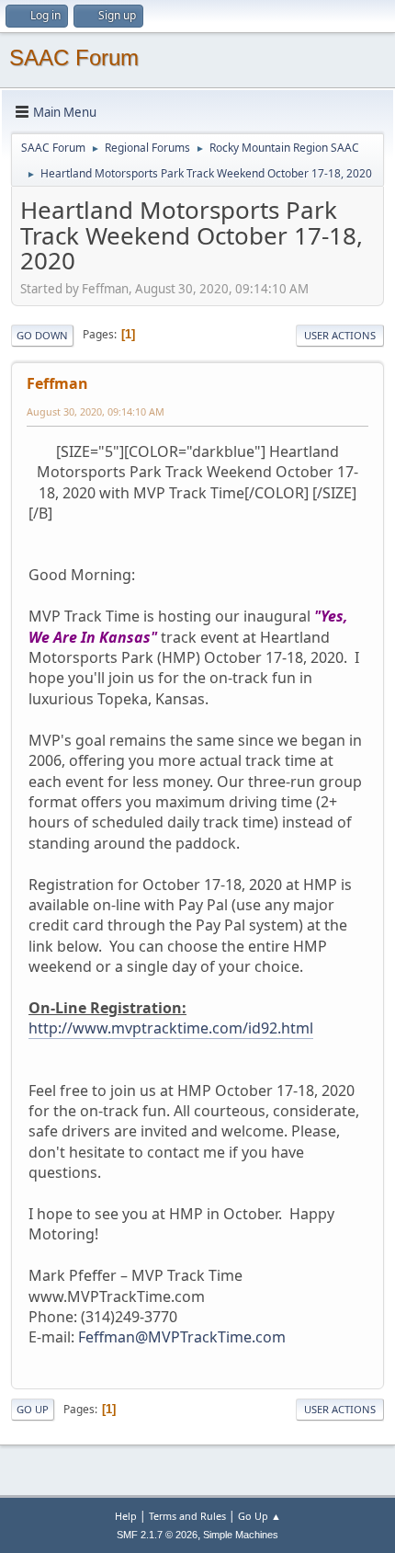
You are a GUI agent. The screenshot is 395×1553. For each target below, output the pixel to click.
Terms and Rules (187, 1516)
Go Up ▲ (259, 1516)
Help (126, 1516)
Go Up (33, 1409)
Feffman (57, 383)
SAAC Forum (74, 57)
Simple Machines (240, 1534)
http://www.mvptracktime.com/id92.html (170, 1028)
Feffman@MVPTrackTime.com (182, 1337)
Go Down (42, 335)
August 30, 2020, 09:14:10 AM (95, 411)
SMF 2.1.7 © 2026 (157, 1534)
